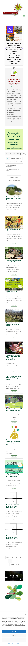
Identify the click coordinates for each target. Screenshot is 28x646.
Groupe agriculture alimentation (11, 165)
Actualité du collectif (16, 158)
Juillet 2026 (14, 140)
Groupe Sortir (9, 162)
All (7, 158)
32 (10, 561)
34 (18, 561)
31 (20, 557)
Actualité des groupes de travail (12, 170)
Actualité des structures (14, 174)
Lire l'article (14, 212)
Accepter (14, 631)
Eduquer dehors (14, 177)
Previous (5, 48)
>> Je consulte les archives (14, 148)
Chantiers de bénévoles (14, 180)
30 (16, 557)
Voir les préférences (14, 640)
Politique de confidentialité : (14, 643)
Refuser (14, 635)
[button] (25, 614)
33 (14, 561)
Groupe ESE (19, 162)
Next (22, 48)
